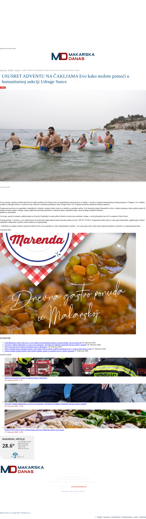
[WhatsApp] (36, 193)
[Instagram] (137, 48)
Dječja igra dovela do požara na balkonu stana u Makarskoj (26, 347)
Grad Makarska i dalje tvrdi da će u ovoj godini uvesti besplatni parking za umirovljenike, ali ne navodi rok (43, 343)
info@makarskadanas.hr (79, 486)
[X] (28, 193)
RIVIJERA (10, 70)
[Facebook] (134, 48)
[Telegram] (53, 193)
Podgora (17, 70)
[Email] (44, 193)
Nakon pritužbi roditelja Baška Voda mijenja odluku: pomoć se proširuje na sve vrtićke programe (39, 351)
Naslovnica (3, 70)
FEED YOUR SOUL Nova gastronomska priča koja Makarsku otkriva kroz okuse (34, 430)
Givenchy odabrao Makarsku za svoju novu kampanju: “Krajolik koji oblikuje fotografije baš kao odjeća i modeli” (46, 345)
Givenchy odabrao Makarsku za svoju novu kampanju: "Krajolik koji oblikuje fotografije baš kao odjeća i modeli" (46, 404)
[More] (61, 193)
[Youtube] (142, 48)
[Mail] (140, 48)
